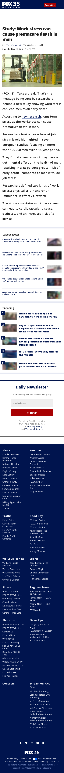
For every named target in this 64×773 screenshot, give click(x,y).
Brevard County (9, 467)
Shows (6, 587)
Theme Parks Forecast (40, 471)
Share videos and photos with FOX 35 (39, 635)
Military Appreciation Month (12, 503)
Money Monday (37, 551)
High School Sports (39, 578)
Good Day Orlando (11, 598)
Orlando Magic (37, 569)
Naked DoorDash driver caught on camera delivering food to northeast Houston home (22, 253)
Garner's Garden (37, 540)
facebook (20, 743)
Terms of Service (34, 429)
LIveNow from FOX (11, 609)
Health (40, 45)
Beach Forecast (37, 474)
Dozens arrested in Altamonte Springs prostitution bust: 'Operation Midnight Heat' (40, 341)
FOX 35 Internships (11, 642)
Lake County (8, 474)
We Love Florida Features (10, 564)
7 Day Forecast (37, 467)
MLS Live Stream (38, 727)
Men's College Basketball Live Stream (41, 713)
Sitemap (6, 508)
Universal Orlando (10, 579)
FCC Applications (10, 675)
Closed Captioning (11, 668)
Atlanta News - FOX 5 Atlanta (40, 605)
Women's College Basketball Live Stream (41, 719)
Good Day (36, 516)
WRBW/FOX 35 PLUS (12, 665)
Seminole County (10, 488)
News (6, 450)
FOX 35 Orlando (29, 45)
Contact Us (7, 631)
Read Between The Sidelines (39, 564)
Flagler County (9, 471)
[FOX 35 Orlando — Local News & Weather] (11, 4)
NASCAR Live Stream (40, 704)
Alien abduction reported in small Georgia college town (22, 293)
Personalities (8, 635)
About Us (8, 620)
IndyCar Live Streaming (41, 708)
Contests (8, 683)
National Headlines (11, 464)
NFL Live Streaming (39, 691)
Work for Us (8, 638)
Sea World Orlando (11, 576)
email (43, 743)
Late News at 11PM (12, 605)
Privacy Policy (35, 426)
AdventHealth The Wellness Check (38, 532)
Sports (34, 558)
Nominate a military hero (11, 497)
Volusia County (9, 492)
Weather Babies (37, 527)
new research (31, 116)
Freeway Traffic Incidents (9, 531)
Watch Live (50, 5)
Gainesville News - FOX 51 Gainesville (41, 593)
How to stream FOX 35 (13, 624)
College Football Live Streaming (40, 696)
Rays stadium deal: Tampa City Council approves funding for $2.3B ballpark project (22, 240)
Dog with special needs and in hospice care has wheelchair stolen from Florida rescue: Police (39, 328)
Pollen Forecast (37, 478)
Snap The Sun (36, 491)
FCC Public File (9, 672)
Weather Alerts (37, 457)
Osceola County (10, 485)
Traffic (6, 516)
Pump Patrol (8, 520)
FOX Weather (36, 481)
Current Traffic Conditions (9, 525)
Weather (35, 450)
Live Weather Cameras (40, 454)
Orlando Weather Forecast (38, 462)
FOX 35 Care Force (39, 523)
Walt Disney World (11, 572)
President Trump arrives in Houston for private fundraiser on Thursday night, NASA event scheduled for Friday (23, 268)
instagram (32, 743)
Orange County (9, 481)
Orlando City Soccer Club (39, 574)
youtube (37, 743)
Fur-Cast (34, 544)
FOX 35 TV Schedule (12, 595)
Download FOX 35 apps (11, 653)
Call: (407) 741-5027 (39, 624)
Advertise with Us (10, 658)
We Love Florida (37, 520)
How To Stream (10, 591)
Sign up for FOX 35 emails (11, 647)
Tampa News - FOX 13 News (40, 599)
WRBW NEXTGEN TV (12, 661)
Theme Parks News (11, 569)
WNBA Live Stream (39, 724)
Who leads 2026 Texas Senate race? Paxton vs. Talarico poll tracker (22, 279)
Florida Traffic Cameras (9, 537)
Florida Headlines (10, 454)
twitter (26, 743)
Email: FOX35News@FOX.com (41, 629)
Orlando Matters (10, 602)
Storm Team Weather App (40, 486)
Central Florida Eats (11, 612)
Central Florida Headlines (9, 459)
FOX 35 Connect (37, 640)
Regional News (40, 587)
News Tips (36, 620)
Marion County (9, 478)
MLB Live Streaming (39, 701)
